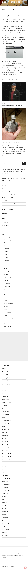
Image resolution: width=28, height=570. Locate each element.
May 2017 (4, 505)
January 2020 (5, 417)
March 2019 (5, 444)
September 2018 (6, 460)
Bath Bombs (7, 243)
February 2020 (6, 414)
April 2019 (5, 441)
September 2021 (6, 384)
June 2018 (5, 469)
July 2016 (4, 533)
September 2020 (6, 402)
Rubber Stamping (8, 303)
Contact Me (5, 222)
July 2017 (4, 499)
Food (5, 263)
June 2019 (5, 435)
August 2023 (5, 375)
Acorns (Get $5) (6, 191)
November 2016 (6, 520)
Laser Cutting (7, 277)
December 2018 (6, 454)
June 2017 (5, 502)
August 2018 (5, 463)
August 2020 (5, 405)
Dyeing (6, 254)
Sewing (6, 306)
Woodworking (7, 326)
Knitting (6, 274)
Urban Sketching (8, 318)
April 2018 (5, 475)
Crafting (6, 251)
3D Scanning (7, 240)
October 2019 (5, 423)
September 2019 (6, 426)
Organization (7, 286)
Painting (6, 292)
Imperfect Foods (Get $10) (9, 204)
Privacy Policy (5, 225)
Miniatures (7, 280)
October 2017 (5, 490)
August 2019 (5, 429)
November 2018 (6, 457)
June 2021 (5, 393)
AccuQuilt (4, 201)
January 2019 (5, 451)
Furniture (6, 269)
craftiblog (4, 213)
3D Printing (7, 237)
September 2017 (6, 493)
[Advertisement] (14, 346)
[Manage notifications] (25, 568)
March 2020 (5, 411)
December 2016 (6, 517)
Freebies (6, 266)
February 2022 (6, 378)
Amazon (4, 188)
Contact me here (6, 180)
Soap (5, 309)
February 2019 (6, 447)
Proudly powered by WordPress (9, 566)
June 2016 (5, 536)
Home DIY (6, 271)
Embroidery (7, 257)
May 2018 (4, 472)
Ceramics (6, 245)
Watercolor (7, 321)
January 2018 (5, 481)
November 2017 (6, 487)
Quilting (6, 297)
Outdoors (6, 289)
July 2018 (4, 466)
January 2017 (5, 514)
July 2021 (4, 390)
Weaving (6, 323)
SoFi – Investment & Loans (9, 198)
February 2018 (6, 478)
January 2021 (5, 399)
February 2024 (6, 372)
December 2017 (6, 484)
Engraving (6, 260)
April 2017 (5, 508)
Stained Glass (7, 312)
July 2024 (4, 369)
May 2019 (4, 438)
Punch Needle (7, 295)
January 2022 (5, 381)
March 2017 (5, 511)
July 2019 (4, 432)
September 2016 (6, 526)
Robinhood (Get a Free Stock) (9, 195)
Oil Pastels (7, 283)
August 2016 (5, 529)
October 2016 (5, 523)
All (3, 234)
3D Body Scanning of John (11, 16)
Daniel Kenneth (11, 2)
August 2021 (5, 387)
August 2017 (5, 496)
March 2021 (5, 396)
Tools (5, 315)
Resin (5, 300)
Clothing (6, 248)
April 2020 (5, 408)
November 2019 (6, 420)
